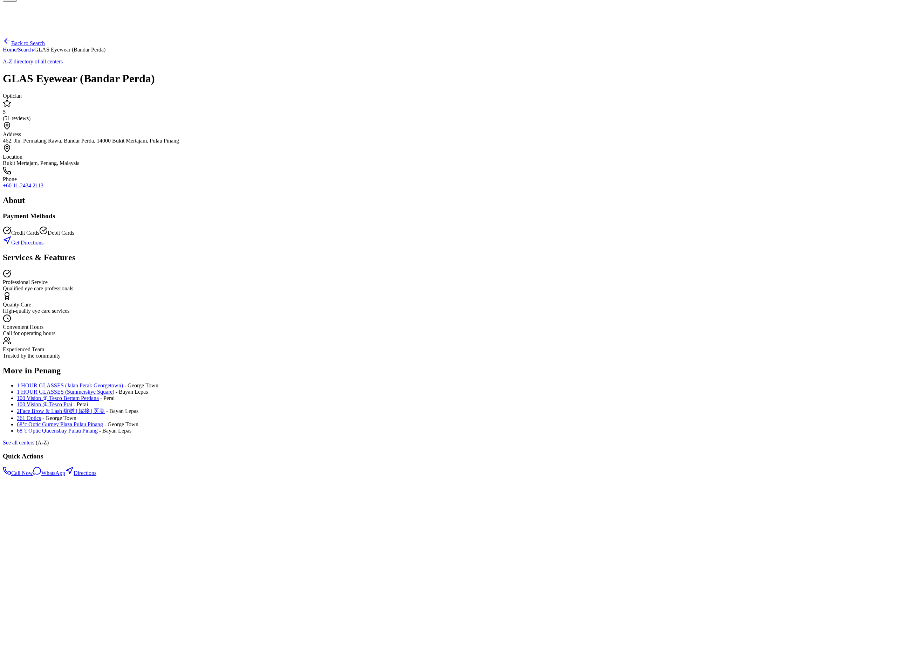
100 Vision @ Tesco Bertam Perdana (58, 398)
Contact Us (29, 548)
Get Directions (27, 243)
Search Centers (33, 535)
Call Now (22, 473)
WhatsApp (53, 473)
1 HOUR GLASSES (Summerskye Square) (65, 392)
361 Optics (29, 418)
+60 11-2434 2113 (23, 185)
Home (9, 50)
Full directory (32, 542)
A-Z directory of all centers (33, 61)
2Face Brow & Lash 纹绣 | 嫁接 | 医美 (61, 411)
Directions (85, 473)
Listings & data (33, 554)
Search (25, 50)
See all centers (18, 443)
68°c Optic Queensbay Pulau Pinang (57, 431)
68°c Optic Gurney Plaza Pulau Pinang (60, 424)
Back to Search (28, 43)
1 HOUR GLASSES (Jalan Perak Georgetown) (70, 385)
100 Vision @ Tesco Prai (44, 404)
